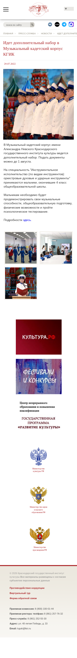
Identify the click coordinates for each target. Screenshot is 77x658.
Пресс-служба (27, 33)
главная (8, 33)
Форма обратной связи (23, 598)
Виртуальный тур (20, 593)
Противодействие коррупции (27, 588)
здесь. (27, 220)
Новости (46, 33)
